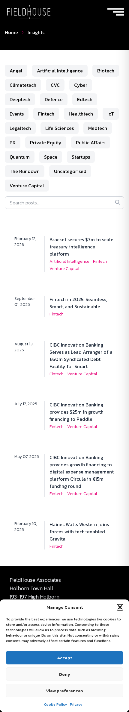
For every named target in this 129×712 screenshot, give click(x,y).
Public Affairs (90, 142)
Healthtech (81, 113)
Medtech (97, 128)
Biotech (105, 70)
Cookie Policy (55, 704)
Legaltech (20, 128)
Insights (36, 32)
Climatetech (23, 85)
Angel (16, 70)
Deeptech (20, 99)
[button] (120, 607)
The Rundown (25, 171)
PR (13, 142)
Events (17, 113)
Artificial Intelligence (60, 70)
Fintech (46, 113)
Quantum (20, 156)
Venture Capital (27, 185)
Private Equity (46, 142)
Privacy (76, 704)
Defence (54, 99)
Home (11, 32)
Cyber (80, 85)
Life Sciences (59, 128)
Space (50, 156)
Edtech (84, 99)
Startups (81, 156)
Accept (64, 657)
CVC (55, 85)
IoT (110, 113)
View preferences (64, 690)
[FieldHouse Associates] (28, 12)
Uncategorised (70, 171)
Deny (64, 674)
